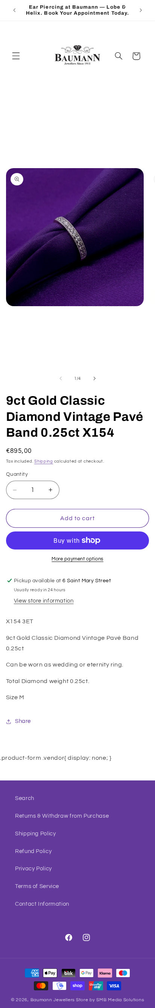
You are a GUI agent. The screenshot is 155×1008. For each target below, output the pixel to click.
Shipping (43, 461)
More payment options (77, 559)
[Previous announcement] (14, 10)
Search (24, 798)
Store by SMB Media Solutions (110, 1000)
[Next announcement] (140, 10)
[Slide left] (60, 378)
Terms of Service (37, 886)
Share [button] (23, 721)
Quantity (17, 474)
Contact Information (42, 904)
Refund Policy (33, 851)
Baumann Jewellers (52, 1000)
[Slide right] (94, 378)
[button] (15, 56)
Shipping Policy (35, 833)
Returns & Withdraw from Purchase (62, 816)
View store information (44, 601)
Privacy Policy (33, 868)
